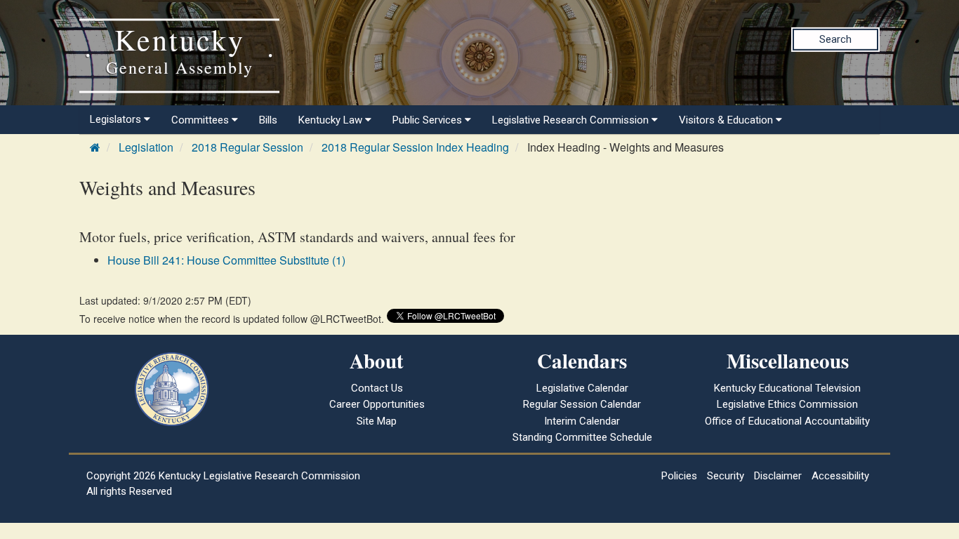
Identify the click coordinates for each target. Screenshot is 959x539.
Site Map (377, 421)
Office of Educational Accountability (787, 421)
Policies (679, 476)
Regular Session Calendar (582, 404)
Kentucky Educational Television (787, 388)
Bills (268, 120)
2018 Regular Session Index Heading (415, 147)
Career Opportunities (377, 404)
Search (835, 39)
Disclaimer (778, 476)
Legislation (146, 147)
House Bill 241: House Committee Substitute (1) (226, 260)
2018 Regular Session (247, 147)
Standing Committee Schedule (582, 437)
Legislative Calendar (582, 388)
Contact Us (377, 388)
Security (725, 476)
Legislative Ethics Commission (787, 404)
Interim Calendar (582, 421)
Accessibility (840, 476)
